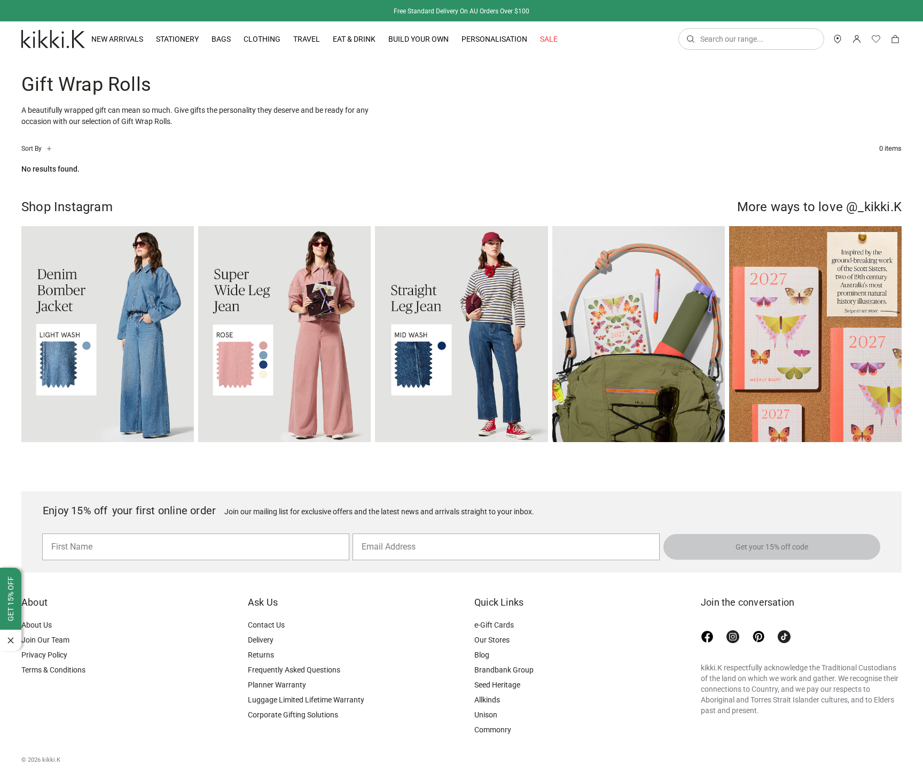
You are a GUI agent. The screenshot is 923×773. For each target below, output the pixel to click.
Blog (481, 674)
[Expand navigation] (143, 39)
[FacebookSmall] (707, 656)
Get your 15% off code (772, 547)
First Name (69, 533)
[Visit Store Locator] (837, 39)
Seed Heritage (497, 704)
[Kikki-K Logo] (53, 39)
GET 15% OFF (10, 598)
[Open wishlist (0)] (876, 39)
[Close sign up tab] (10, 640)
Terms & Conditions (53, 689)
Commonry (492, 749)
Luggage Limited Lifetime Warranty (306, 719)
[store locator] (837, 39)
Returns (261, 674)
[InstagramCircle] (733, 656)
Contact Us (266, 644)
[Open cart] (895, 39)
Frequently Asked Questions (294, 689)
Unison (485, 734)
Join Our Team (45, 659)
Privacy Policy (44, 674)
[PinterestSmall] (758, 656)
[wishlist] (876, 39)
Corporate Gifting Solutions (293, 734)
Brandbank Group (504, 689)
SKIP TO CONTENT (3, 94)
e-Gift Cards (494, 644)
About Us (36, 644)
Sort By (31, 148)
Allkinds (487, 719)
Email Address (384, 533)
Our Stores (492, 659)
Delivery (260, 659)
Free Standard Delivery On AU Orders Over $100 (461, 11)
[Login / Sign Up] (856, 39)
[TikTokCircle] (784, 656)
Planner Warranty (277, 704)
